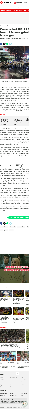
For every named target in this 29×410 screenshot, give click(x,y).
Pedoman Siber (24, 393)
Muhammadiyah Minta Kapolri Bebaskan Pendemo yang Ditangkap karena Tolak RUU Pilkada (18, 121)
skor (19, 7)
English (22, 384)
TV (0, 386)
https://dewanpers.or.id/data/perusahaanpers (11, 402)
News (5, 25)
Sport (14, 10)
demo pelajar (12, 226)
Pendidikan (8, 10)
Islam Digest (23, 379)
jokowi (5, 230)
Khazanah (2, 379)
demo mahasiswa (4, 226)
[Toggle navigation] (1, 2)
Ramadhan (12, 386)
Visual (11, 384)
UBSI (25, 10)
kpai (1, 230)
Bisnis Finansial (24, 383)
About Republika (3, 393)
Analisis (12, 381)
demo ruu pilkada (21, 226)
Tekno (11, 383)
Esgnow (2, 384)
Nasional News (10, 25)
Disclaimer (2, 395)
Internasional (19, 10)
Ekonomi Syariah (11, 7)
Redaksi (12, 393)
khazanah (26, 7)
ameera (3, 7)
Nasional (3, 10)
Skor (22, 377)
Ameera (2, 377)
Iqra (11, 379)
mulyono (11, 230)
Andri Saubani (5, 40)
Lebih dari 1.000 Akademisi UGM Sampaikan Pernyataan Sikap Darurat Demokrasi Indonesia (5, 121)
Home (1, 25)
